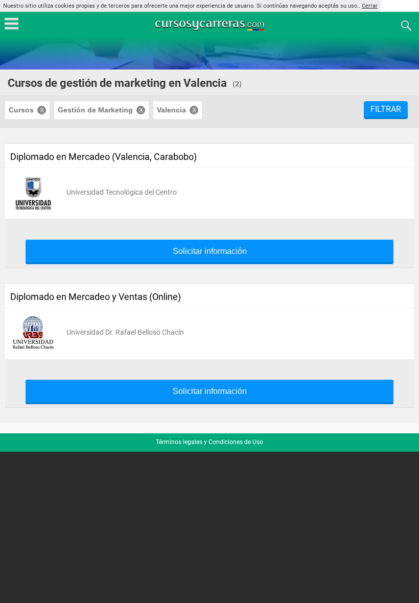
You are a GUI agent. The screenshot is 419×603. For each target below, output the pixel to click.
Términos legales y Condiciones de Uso (209, 442)
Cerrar (370, 6)
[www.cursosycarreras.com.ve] (210, 25)
